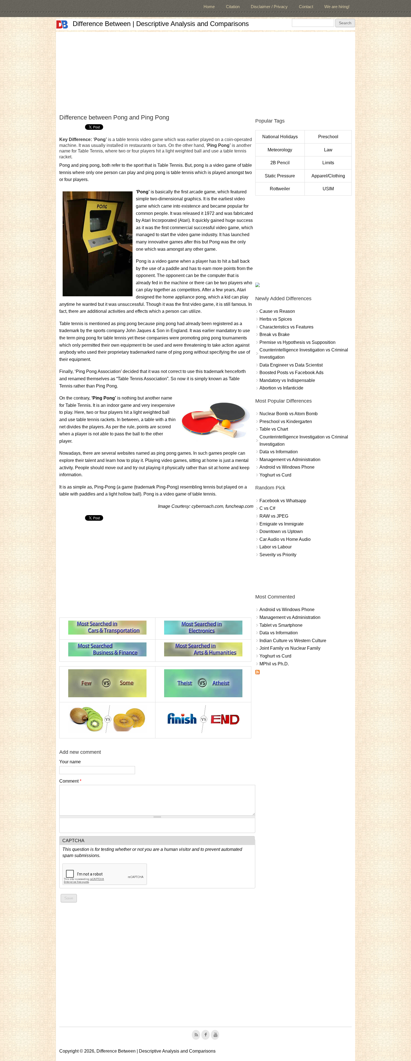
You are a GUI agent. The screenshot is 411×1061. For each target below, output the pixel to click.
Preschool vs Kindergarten (285, 421)
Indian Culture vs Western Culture (292, 640)
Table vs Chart (273, 429)
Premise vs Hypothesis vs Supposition (297, 342)
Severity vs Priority (277, 554)
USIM (328, 188)
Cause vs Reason (277, 311)
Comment (70, 781)
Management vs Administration (289, 459)
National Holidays (280, 136)
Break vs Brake (274, 334)
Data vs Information (278, 451)
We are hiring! (336, 6)
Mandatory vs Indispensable (287, 380)
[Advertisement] (205, 71)
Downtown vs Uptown (281, 531)
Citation (233, 6)
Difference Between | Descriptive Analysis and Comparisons (161, 23)
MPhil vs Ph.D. (274, 663)
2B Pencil (280, 162)
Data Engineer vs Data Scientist (291, 365)
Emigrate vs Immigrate (281, 524)
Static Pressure (280, 175)
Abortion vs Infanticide (281, 388)
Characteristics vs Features (286, 327)
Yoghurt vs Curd (275, 475)
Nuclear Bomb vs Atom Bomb (288, 413)
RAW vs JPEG (273, 516)
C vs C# (267, 508)
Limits (328, 162)
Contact (306, 6)
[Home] (62, 24)
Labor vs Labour (275, 546)
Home (209, 6)
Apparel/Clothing (328, 175)
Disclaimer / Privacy (269, 6)
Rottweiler (280, 188)
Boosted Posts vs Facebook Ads (291, 372)
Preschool (328, 136)
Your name (70, 761)
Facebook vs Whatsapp (282, 500)
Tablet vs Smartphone (281, 625)
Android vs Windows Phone (287, 467)
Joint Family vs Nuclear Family (289, 648)
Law (328, 149)
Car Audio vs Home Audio (285, 539)
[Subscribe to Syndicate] (257, 672)
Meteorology (280, 149)
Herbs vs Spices (275, 319)
